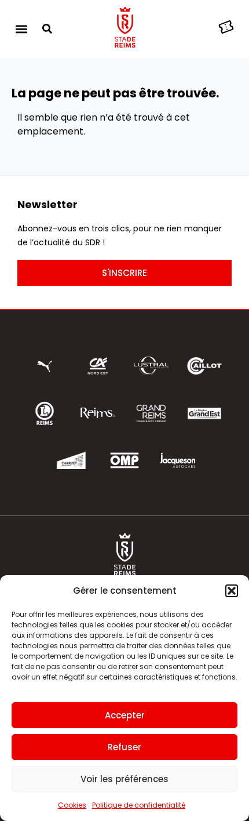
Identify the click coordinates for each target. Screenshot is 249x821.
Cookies (72, 805)
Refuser (124, 747)
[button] (231, 591)
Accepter (125, 715)
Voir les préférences (124, 779)
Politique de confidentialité (138, 805)
